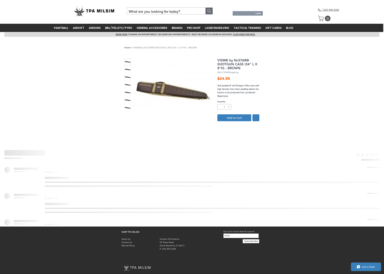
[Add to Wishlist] (255, 117)
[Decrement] (219, 106)
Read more (222, 96)
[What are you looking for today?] (209, 11)
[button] (325, 18)
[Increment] (229, 106)
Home (127, 47)
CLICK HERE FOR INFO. (244, 34)
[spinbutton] (224, 106)
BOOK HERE (122, 34)
